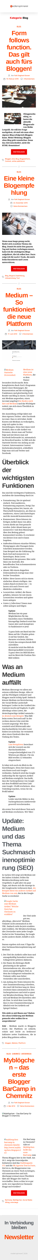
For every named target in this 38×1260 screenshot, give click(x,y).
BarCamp (8, 1200)
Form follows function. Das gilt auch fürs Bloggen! (19, 51)
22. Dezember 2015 (20, 203)
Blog (19, 26)
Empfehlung (20, 276)
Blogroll (12, 276)
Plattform (22, 1043)
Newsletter (19, 1237)
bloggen (8, 1043)
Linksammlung (10, 278)
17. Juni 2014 (12, 334)
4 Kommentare (29, 79)
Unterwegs (26, 1054)
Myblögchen (17, 1200)
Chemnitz (16, 1054)
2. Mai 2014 (11, 1106)
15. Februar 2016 (12, 79)
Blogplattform (25, 159)
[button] (6, 6)
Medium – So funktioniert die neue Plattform (19, 309)
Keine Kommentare (20, 206)
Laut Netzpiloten (16, 744)
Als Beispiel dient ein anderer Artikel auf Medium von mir (19, 891)
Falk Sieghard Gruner (22, 75)
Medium (15, 1043)
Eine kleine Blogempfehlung (19, 185)
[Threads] (19, 1232)
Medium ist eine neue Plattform (28, 372)
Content (8, 161)
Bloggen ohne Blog (12, 159)
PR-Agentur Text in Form (24, 1165)
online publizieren (18, 161)
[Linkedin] (27, 1232)
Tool (18, 278)
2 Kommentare (27, 334)
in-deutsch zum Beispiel (13, 716)
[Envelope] (10, 1232)
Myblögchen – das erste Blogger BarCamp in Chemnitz (19, 1078)
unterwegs (14, 1202)
